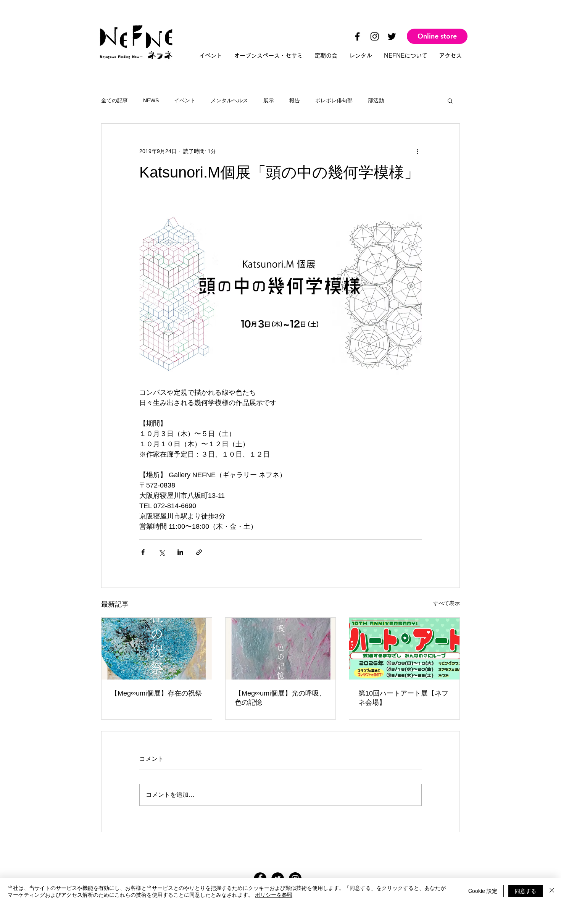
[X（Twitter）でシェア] (161, 552)
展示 (268, 100)
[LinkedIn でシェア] (180, 552)
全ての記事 (114, 100)
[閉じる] (551, 891)
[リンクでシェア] (199, 552)
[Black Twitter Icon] (391, 36)
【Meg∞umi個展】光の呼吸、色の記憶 (280, 697)
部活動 (376, 100)
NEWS (151, 100)
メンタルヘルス (229, 100)
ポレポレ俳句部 (334, 100)
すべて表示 (446, 603)
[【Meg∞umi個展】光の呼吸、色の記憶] (281, 649)
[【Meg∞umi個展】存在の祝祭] (157, 649)
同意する (525, 890)
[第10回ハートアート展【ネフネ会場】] (404, 649)
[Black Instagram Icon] (374, 36)
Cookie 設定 (482, 890)
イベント (184, 100)
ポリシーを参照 (273, 894)
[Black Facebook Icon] (357, 36)
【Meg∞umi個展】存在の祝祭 (156, 693)
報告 (294, 100)
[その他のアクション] (417, 151)
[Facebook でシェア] (143, 552)
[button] (450, 100)
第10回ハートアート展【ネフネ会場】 (403, 697)
